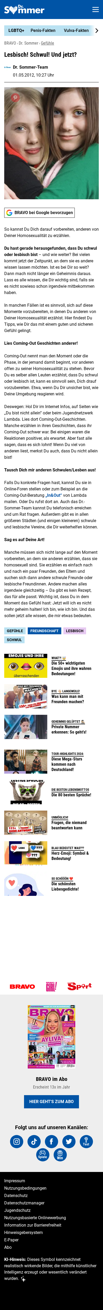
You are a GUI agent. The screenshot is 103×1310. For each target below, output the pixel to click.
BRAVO (10, 43)
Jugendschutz (17, 1210)
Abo (8, 1247)
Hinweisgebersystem (23, 1232)
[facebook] (51, 1141)
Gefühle (47, 43)
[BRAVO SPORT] (80, 986)
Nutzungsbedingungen (25, 1188)
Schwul (14, 640)
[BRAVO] (22, 986)
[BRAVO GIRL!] (51, 986)
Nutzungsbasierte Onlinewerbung (35, 1217)
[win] (60, 1154)
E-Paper (11, 1239)
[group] (49, 30)
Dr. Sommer (28, 43)
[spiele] (42, 1154)
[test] (86, 1141)
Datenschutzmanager (24, 1202)
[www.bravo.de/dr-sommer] (24, 9)
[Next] (94, 30)
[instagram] (16, 1141)
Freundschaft (44, 631)
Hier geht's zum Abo (51, 1101)
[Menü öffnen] (95, 9)
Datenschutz (16, 1195)
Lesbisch (74, 631)
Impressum (14, 1180)
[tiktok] (34, 1141)
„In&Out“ (53, 495)
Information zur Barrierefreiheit (32, 1225)
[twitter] (69, 1141)
